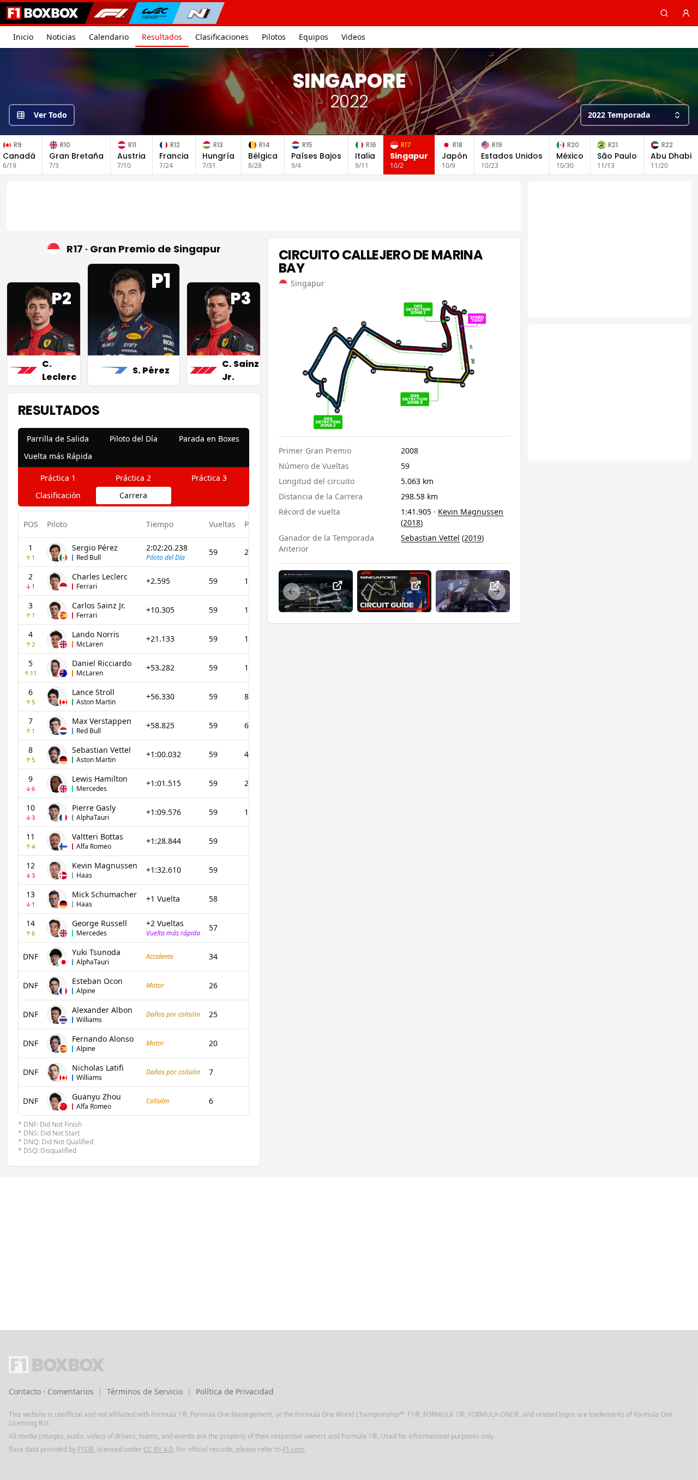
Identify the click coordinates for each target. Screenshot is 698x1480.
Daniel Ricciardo (101, 663)
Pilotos (274, 37)
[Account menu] (686, 13)
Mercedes (91, 788)
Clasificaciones (222, 37)
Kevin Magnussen (104, 865)
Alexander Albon (102, 1010)
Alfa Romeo (93, 846)
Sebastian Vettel (101, 750)
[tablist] (133, 447)
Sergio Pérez (95, 547)
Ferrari (86, 586)
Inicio (23, 37)
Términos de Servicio (145, 1391)
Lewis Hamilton (100, 779)
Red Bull (88, 557)
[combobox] (634, 115)
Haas (84, 875)
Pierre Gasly (94, 807)
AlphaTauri (92, 817)
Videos (353, 37)
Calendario (109, 37)
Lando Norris (95, 634)
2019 (473, 538)
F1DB (85, 1449)
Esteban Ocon (97, 981)
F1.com (293, 1449)
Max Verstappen (101, 721)
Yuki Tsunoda (96, 952)
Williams (89, 1019)
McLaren (89, 644)
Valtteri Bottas (97, 836)
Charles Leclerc (100, 576)
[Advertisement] (264, 206)
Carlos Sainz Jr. (98, 605)
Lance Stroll (93, 692)
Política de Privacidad (235, 1391)
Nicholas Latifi (97, 1067)
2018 (411, 522)
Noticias (61, 37)
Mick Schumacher (104, 894)
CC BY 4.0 (158, 1449)
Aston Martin (96, 701)
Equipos (313, 37)
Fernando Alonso (103, 1039)
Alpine (85, 990)
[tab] (58, 439)
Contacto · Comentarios (51, 1391)
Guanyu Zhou (96, 1096)
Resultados (162, 37)
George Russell (99, 923)
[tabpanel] (133, 833)
